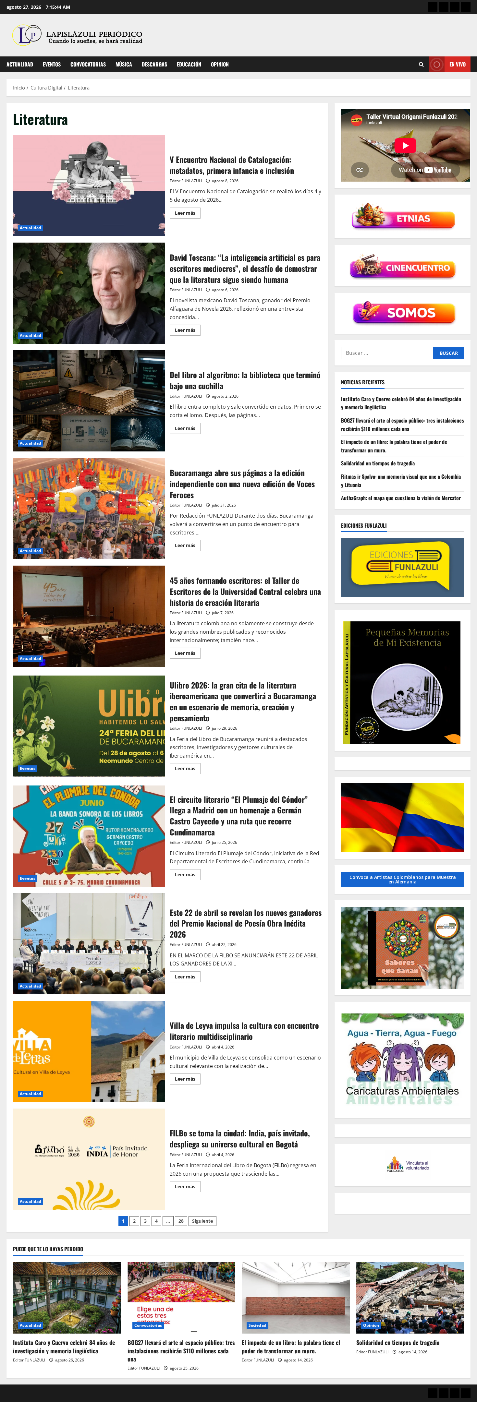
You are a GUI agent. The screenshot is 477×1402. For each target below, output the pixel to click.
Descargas (154, 64)
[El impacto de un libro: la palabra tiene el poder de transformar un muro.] (296, 1298)
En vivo (457, 64)
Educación (189, 64)
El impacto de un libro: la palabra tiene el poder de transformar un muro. (291, 1346)
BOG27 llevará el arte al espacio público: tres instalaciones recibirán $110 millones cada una (402, 424)
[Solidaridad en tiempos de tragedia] (410, 1298)
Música (124, 64)
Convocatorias (88, 64)
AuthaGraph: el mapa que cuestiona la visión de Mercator (401, 498)
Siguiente (202, 1221)
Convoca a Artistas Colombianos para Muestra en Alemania (402, 879)
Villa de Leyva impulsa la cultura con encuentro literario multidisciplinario (89, 1051)
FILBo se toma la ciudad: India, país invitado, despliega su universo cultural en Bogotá (89, 1159)
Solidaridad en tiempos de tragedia (378, 463)
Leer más (188, 214)
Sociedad (257, 1325)
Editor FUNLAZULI (186, 181)
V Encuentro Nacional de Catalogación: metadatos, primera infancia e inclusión (89, 185)
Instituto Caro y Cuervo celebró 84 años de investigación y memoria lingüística (64, 1346)
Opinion (220, 64)
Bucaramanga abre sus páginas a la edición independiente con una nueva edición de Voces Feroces (89, 508)
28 (181, 1221)
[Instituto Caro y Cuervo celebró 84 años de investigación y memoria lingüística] (67, 1298)
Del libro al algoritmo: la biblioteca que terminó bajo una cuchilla (89, 400)
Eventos (52, 64)
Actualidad (19, 64)
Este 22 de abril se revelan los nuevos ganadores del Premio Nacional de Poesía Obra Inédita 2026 (89, 943)
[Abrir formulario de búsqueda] (421, 64)
